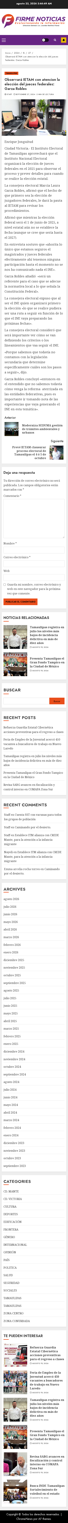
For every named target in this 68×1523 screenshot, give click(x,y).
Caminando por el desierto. (33, 827)
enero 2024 (10, 1135)
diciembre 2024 (13, 1051)
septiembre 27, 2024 (25, 94)
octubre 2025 (12, 975)
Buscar (12, 690)
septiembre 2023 (14, 1166)
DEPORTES (10, 1214)
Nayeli (8, 852)
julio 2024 (9, 1090)
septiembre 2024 (14, 1074)
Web (6, 571)
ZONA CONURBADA (16, 1321)
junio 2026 (10, 914)
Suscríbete (63, 40)
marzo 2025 (11, 1028)
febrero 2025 (12, 1036)
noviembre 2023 (14, 1151)
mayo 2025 (10, 1013)
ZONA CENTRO (13, 1313)
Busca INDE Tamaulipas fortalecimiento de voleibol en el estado (47, 1490)
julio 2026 (9, 907)
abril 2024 (10, 1112)
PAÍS (6, 1260)
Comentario (12, 496)
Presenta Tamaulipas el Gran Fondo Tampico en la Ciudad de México (47, 662)
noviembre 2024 (14, 1059)
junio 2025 (10, 1006)
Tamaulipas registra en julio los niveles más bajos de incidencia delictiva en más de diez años (47, 635)
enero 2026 (10, 952)
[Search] (55, 40)
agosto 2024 (11, 1082)
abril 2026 (10, 929)
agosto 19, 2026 (40, 647)
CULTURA (9, 1207)
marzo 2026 (11, 937)
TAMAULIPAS (11, 73)
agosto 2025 (11, 990)
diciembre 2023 (13, 1143)
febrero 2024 (12, 1128)
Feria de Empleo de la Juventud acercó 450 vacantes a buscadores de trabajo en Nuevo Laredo (32, 744)
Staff (9, 94)
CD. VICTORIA (12, 1199)
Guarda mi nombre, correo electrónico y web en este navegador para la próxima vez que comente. (34, 589)
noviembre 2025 (14, 967)
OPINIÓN (9, 1252)
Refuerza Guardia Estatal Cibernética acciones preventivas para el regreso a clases (47, 1353)
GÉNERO (9, 1237)
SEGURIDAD (11, 1283)
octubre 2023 (12, 1158)
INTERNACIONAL (15, 1245)
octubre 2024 (12, 1067)
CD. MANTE (11, 1191)
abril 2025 (10, 1021)
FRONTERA (10, 1229)
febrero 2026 (12, 945)
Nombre (10, 543)
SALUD (8, 1275)
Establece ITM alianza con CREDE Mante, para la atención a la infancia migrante (31, 839)
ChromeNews (24, 1519)
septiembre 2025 (14, 983)
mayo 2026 (10, 922)
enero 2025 (10, 1044)
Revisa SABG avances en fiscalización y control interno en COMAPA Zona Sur (47, 1462)
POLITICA (10, 1268)
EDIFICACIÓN (12, 1222)
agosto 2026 (11, 899)
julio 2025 (9, 998)
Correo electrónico (17, 557)
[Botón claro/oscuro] (45, 40)
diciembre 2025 (13, 960)
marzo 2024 (11, 1120)
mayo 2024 (10, 1105)
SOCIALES (10, 1290)
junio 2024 (10, 1097)
